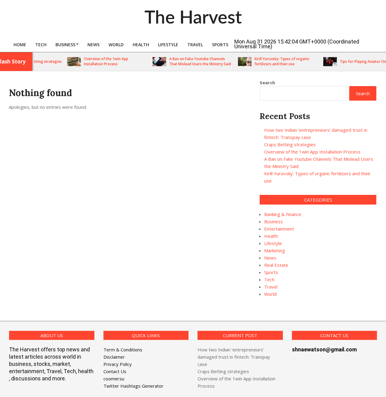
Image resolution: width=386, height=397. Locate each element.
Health (271, 236)
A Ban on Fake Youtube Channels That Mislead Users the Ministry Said (196, 61)
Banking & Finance (282, 214)
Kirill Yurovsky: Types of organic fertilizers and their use (277, 61)
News (270, 258)
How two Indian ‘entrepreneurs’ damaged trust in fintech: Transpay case (234, 357)
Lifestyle (273, 243)
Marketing (274, 250)
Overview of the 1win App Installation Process (102, 61)
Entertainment (279, 229)
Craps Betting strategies (37, 61)
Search (267, 82)
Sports (271, 272)
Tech (269, 279)
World (270, 294)
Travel (270, 287)
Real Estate (276, 265)
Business (273, 221)
